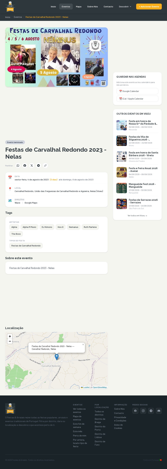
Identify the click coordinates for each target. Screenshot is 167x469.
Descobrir (124, 6)
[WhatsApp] (18, 165)
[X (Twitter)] (31, 165)
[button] (57, 357)
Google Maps (31, 202)
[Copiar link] (45, 165)
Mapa (78, 6)
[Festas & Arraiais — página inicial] (10, 6)
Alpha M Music (29, 227)
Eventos (66, 6)
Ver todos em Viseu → (137, 215)
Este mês (77, 431)
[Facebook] (25, 165)
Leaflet (86, 387)
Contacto (108, 6)
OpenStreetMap (100, 387)
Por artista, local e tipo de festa (80, 443)
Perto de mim (79, 435)
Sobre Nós (92, 6)
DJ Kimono (47, 227)
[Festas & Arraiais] (10, 408)
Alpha (14, 227)
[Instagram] (143, 411)
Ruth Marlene (90, 227)
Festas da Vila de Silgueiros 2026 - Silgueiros (139, 140)
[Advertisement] (56, 113)
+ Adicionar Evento (149, 6)
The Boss (16, 233)
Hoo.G (60, 227)
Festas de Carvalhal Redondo (26, 245)
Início (53, 6)
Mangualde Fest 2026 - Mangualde (142, 185)
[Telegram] (38, 165)
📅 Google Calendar (129, 91)
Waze (17, 202)
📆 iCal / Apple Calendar (131, 98)
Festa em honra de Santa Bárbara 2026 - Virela (143, 154)
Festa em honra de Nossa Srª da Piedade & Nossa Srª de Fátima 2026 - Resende (142, 125)
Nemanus (73, 227)
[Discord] (159, 411)
